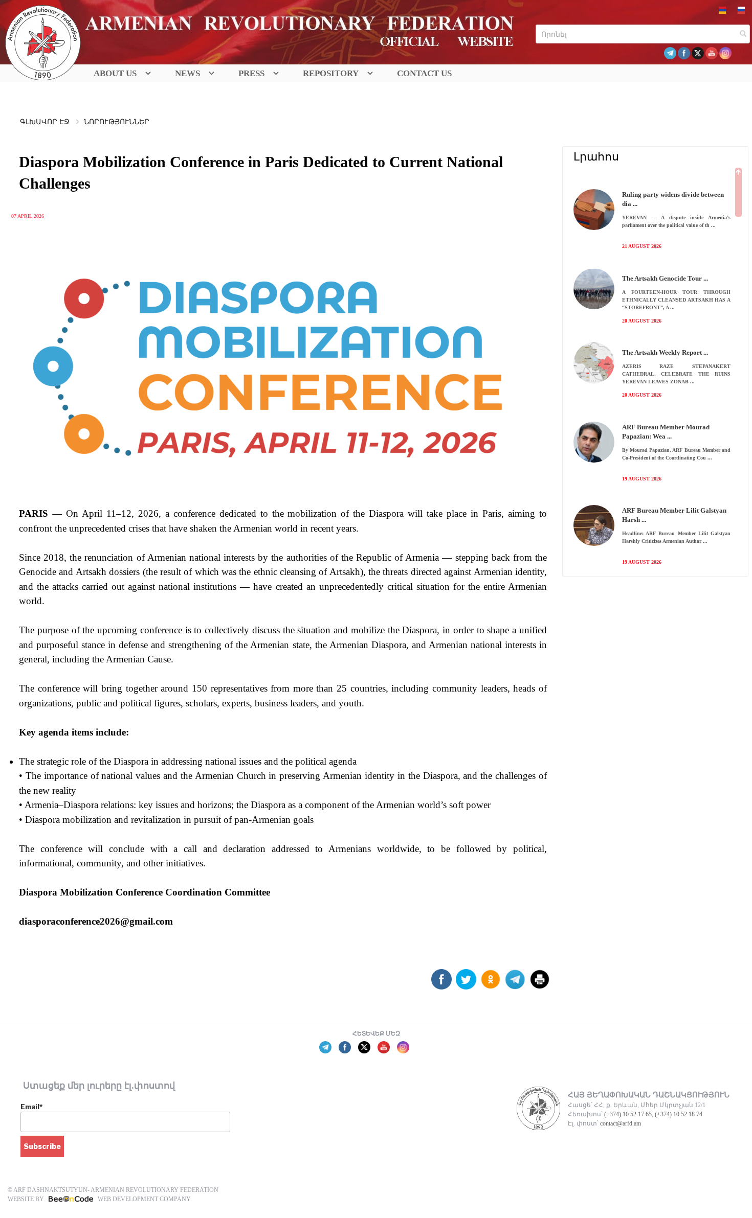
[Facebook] (441, 983)
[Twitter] (466, 983)
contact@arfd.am (620, 1123)
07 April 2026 (27, 216)
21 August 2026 (641, 246)
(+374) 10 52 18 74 (678, 1114)
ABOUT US (115, 73)
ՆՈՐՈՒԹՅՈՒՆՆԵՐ (116, 122)
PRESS (251, 73)
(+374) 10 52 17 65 (628, 1114)
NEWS (187, 73)
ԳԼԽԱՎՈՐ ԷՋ (45, 122)
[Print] (539, 983)
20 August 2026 (641, 321)
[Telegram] (515, 983)
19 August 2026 (641, 478)
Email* (31, 1106)
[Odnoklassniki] (490, 983)
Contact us (424, 73)
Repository (331, 73)
